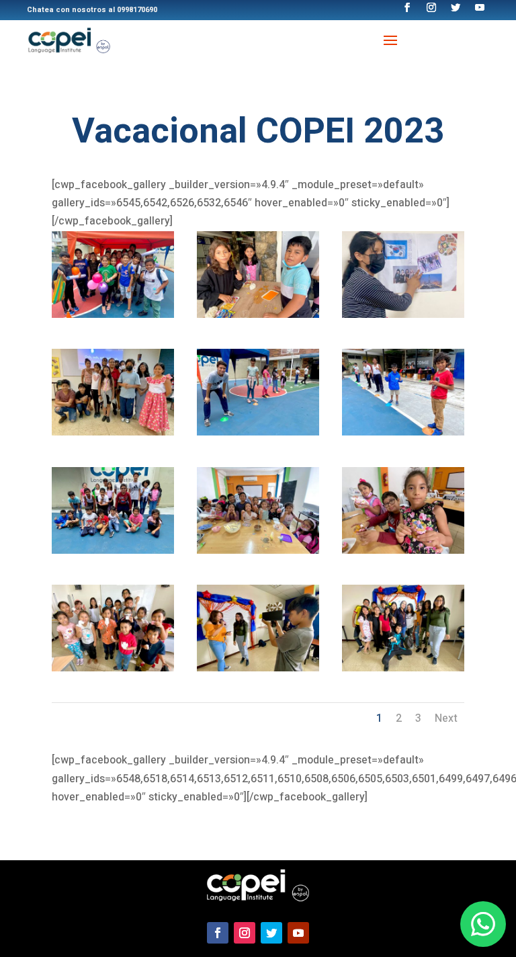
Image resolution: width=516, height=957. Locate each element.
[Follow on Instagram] (244, 933)
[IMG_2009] (113, 432)
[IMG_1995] (403, 432)
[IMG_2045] (258, 314)
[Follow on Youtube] (298, 933)
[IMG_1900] (258, 668)
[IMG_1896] (403, 668)
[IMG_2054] (113, 314)
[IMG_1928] (113, 668)
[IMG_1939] (403, 550)
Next (446, 718)
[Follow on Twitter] (271, 933)
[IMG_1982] (113, 550)
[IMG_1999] (258, 432)
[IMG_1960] (258, 550)
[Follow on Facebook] (217, 933)
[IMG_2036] (403, 314)
